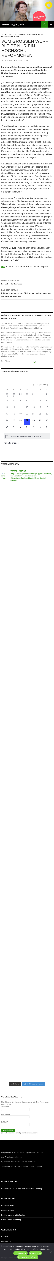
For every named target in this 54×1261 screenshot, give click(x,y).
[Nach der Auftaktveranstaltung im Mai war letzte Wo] (27, 976)
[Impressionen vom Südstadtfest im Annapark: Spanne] (27, 856)
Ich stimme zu (20, 1253)
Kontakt (4, 1237)
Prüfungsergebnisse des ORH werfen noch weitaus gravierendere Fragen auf (26, 293)
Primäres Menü (51, 24)
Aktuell (5, 35)
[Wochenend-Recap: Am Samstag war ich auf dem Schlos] (27, 1005)
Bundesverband (7, 1206)
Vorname (5, 1107)
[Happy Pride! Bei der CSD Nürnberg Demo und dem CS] (27, 618)
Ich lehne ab (35, 1253)
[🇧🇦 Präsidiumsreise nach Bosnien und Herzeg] (27, 916)
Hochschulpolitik (35, 35)
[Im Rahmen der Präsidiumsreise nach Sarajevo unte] (27, 946)
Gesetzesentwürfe (18, 35)
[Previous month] (33, 385)
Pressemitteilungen (10, 37)
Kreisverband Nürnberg (11, 1220)
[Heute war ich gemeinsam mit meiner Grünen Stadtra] (27, 707)
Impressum (6, 1241)
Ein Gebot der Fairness (11, 282)
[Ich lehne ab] (50, 1252)
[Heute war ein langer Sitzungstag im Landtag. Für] (27, 827)
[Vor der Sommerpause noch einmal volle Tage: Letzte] (27, 648)
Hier (3, 267)
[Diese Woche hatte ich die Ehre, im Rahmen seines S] (27, 677)
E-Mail (4, 1122)
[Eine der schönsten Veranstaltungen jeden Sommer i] (27, 767)
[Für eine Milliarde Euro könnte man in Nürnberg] (27, 1065)
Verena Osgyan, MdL (13, 24)
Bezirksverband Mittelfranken (13, 1215)
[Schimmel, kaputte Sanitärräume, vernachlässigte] (27, 797)
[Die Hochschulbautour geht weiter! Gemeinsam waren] (27, 529)
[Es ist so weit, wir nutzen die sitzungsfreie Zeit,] (27, 588)
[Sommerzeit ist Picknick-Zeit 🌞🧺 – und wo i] (27, 558)
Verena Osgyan (22, 60)
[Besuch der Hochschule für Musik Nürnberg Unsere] (27, 499)
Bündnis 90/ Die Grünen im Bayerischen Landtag (21, 1189)
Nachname (5, 1114)
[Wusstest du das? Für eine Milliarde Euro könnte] (27, 1035)
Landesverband (7, 1210)
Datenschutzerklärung (27, 1257)
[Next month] (47, 385)
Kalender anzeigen (12, 443)
